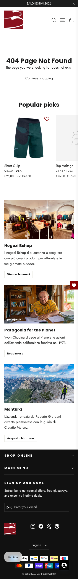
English (36, 545)
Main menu (16, 468)
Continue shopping (39, 78)
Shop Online (18, 455)
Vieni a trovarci (18, 274)
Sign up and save (24, 483)
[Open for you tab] (64, 565)
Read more (15, 353)
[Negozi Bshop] (39, 219)
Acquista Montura (20, 438)
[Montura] (39, 383)
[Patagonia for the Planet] (39, 304)
